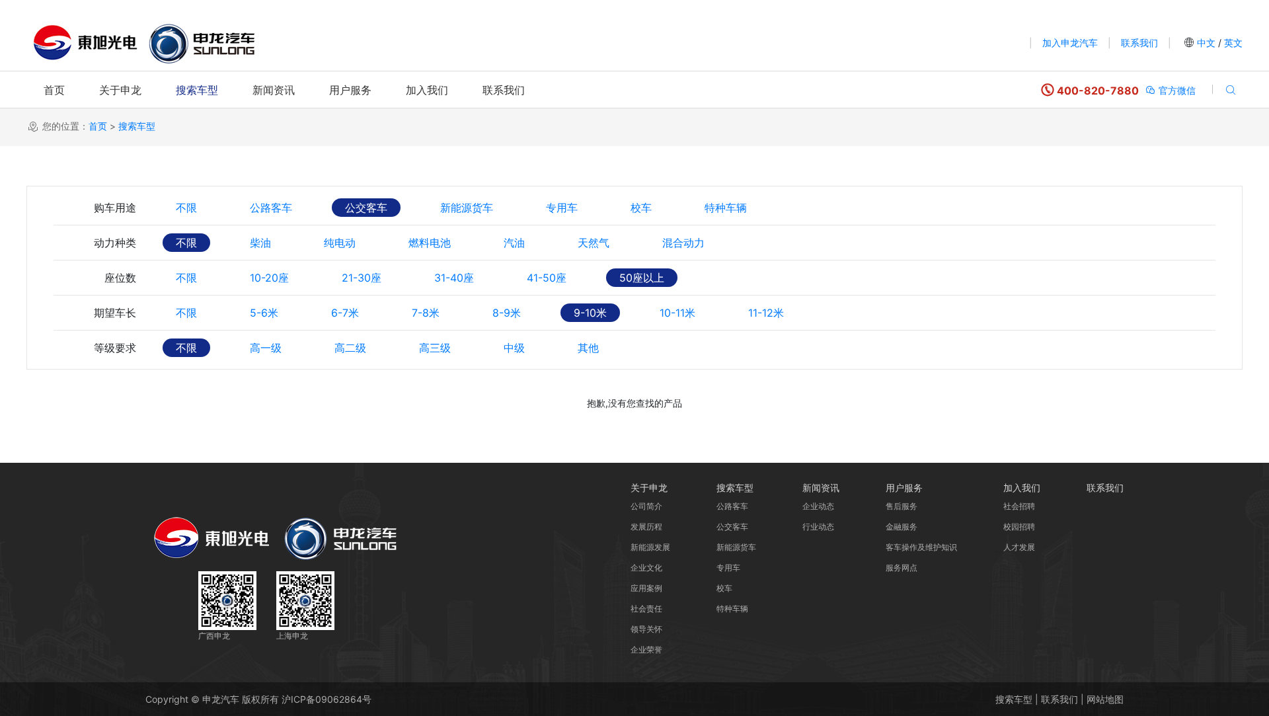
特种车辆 (726, 207)
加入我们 (427, 90)
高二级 (350, 347)
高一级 (266, 347)
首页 (54, 90)
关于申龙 (120, 90)
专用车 (562, 207)
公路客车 (271, 207)
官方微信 (1176, 90)
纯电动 (340, 242)
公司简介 (646, 506)
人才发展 (1019, 547)
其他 (588, 347)
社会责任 (646, 609)
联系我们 (1139, 42)
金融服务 (901, 527)
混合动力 (683, 242)
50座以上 (641, 277)
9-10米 (590, 312)
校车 (641, 207)
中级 (514, 347)
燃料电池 (429, 242)
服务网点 (901, 568)
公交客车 (366, 207)
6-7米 (345, 312)
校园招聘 (1019, 527)
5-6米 (264, 312)
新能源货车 (466, 207)
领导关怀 (646, 629)
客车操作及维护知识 (921, 547)
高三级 (435, 347)
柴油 (260, 242)
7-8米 (426, 312)
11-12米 (766, 312)
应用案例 (646, 588)
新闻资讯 (273, 90)
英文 (1232, 42)
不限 (186, 207)
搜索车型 (197, 90)
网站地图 (1105, 699)
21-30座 (361, 277)
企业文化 (646, 568)
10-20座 (269, 277)
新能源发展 (650, 547)
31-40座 (454, 277)
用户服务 (350, 90)
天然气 (593, 242)
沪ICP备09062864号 (326, 699)
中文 (1206, 42)
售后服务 (901, 506)
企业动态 (818, 506)
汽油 (514, 242)
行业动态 (818, 527)
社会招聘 (1019, 506)
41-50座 (546, 277)
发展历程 (646, 527)
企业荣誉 (646, 650)
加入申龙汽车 (1070, 42)
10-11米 (677, 312)
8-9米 (506, 312)
